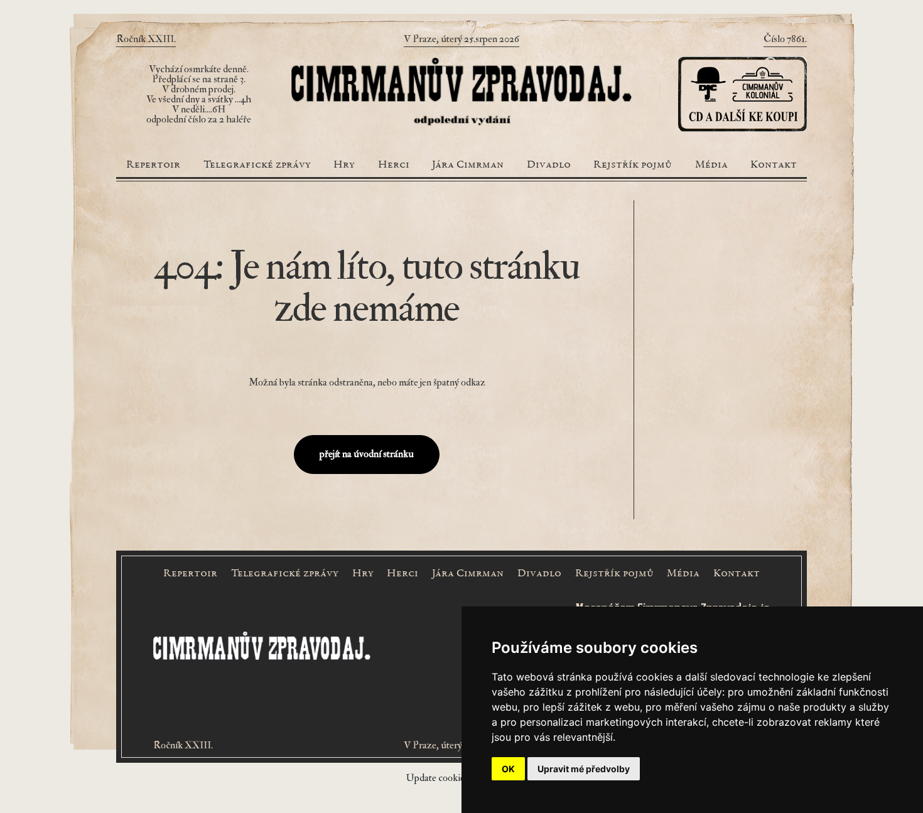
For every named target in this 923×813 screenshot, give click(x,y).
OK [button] (508, 768)
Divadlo (549, 165)
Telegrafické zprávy (257, 165)
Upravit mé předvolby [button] (583, 768)
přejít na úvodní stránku (367, 454)
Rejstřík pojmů (632, 165)
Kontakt (773, 165)
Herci (393, 165)
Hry (344, 165)
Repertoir (153, 165)
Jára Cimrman (468, 165)
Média (711, 165)
